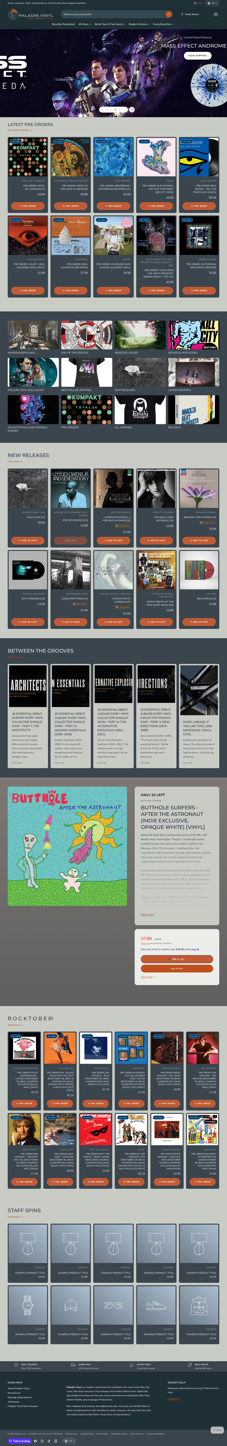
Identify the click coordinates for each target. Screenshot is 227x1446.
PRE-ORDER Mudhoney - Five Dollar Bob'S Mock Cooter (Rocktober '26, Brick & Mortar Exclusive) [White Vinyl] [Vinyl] (132, 1079)
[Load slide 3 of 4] (115, 109)
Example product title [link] (30, 1272)
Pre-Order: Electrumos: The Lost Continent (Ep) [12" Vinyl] (158, 189)
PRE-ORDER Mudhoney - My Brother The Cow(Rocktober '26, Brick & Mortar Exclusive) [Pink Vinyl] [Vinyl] (203, 1161)
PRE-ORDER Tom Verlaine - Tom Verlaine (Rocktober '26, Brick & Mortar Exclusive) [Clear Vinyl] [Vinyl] (204, 1079)
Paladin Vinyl (20, 1434)
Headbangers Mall (22, 352)
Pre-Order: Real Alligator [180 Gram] (74, 266)
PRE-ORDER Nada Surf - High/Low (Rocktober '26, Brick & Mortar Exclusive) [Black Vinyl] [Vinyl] (62, 1159)
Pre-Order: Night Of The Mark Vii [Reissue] (74, 187)
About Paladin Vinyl (18, 1388)
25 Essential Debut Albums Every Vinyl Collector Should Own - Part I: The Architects (27, 722)
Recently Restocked (183, 352)
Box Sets (174, 427)
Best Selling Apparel (76, 390)
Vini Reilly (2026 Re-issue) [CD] (163, 519)
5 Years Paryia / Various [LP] (121, 600)
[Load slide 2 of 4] (112, 109)
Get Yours (16, 85)
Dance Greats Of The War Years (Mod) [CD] (159, 603)
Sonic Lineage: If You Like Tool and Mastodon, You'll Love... (197, 728)
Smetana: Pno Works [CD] (200, 517)
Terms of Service (137, 1434)
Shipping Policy (87, 1434)
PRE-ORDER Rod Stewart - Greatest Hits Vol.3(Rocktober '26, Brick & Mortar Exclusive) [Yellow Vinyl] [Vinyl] (26, 1161)
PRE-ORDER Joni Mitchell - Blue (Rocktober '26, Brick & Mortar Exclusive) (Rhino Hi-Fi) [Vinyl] (97, 1078)
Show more (147, 914)
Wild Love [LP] (36, 517)
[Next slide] (125, 109)
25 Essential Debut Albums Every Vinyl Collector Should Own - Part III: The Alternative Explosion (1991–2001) (113, 722)
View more (13, 461)
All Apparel (123, 427)
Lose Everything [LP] (75, 598)
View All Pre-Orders (18, 130)
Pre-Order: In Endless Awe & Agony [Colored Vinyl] (113, 266)
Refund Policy (102, 1434)
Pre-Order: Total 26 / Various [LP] (34, 187)
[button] (216, 14)
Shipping (145, 943)
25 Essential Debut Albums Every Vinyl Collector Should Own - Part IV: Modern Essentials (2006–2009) (70, 724)
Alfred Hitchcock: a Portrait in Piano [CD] (116, 519)
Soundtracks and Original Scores (28, 429)
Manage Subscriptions (20, 1397)
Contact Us (173, 1398)
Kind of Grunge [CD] (75, 520)
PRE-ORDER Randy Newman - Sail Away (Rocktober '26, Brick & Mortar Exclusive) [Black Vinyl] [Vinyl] (169, 1078)
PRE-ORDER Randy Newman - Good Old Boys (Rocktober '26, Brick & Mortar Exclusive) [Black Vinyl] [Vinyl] (169, 1161)
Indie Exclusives (126, 352)
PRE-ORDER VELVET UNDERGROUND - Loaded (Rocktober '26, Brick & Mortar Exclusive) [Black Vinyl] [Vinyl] (27, 1079)
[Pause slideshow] (132, 109)
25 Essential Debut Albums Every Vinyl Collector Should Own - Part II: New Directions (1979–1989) (156, 720)
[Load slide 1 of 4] (108, 109)
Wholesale (13, 1401)
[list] (113, 1366)
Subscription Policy (119, 1434)
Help (200, 3)
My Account (14, 1392)
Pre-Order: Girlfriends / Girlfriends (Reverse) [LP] (114, 187)
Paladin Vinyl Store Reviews (23, 1406)
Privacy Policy (72, 1434)
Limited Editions (179, 390)
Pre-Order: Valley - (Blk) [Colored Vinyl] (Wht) (29, 266)
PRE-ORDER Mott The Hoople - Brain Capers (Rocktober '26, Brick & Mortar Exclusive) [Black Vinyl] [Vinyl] (96, 1159)
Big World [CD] (206, 598)
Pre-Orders (70, 427)
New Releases (125, 390)
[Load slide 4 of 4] (119, 109)
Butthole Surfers (151, 801)
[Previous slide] (102, 109)
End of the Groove (75, 352)
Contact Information (155, 1434)
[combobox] (117, 14)
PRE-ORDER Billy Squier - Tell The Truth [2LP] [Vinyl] (204, 189)
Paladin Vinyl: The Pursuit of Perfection (46, 1434)
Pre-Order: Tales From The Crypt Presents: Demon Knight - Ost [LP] (158, 273)
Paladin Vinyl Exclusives (26, 390)
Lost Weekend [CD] (33, 598)
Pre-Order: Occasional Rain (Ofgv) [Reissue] (201, 266)
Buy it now (177, 968)
